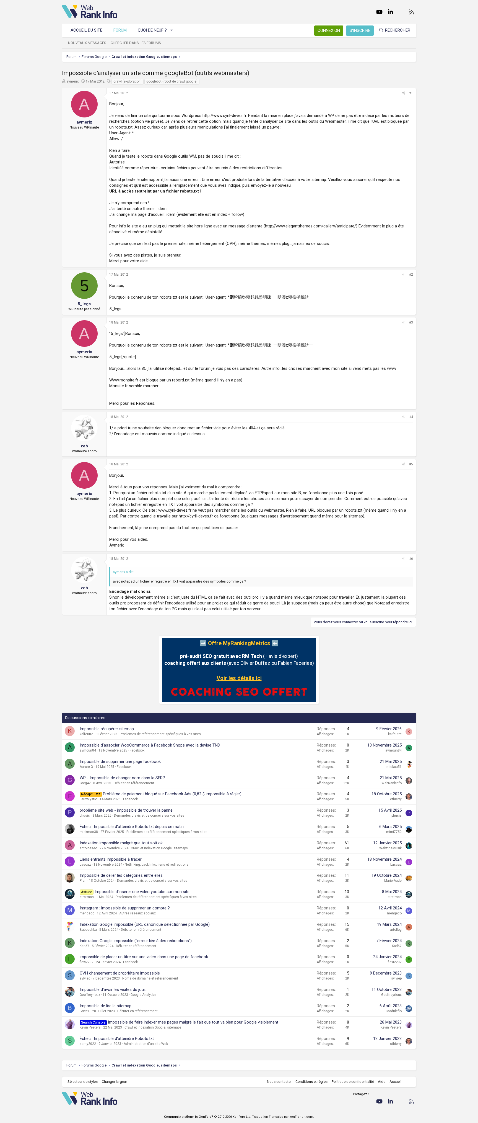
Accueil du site (86, 30)
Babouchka (88, 930)
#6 (411, 559)
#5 (411, 464)
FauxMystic (88, 799)
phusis (85, 815)
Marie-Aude (393, 881)
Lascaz (85, 864)
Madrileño (394, 1011)
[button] (172, 30)
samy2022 (88, 1044)
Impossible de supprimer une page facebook (120, 761)
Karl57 (84, 946)
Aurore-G (86, 767)
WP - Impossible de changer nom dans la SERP (122, 777)
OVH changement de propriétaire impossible (120, 973)
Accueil (395, 1082)
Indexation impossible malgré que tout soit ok (121, 842)
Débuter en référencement (134, 783)
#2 (411, 274)
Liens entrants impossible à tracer (111, 859)
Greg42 (85, 783)
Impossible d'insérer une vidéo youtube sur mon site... (143, 891)
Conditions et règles (311, 1082)
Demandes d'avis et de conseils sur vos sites (149, 815)
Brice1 (85, 1011)
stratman (87, 897)
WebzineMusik (390, 848)
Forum (120, 30)
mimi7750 (394, 832)
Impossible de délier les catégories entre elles (121, 875)
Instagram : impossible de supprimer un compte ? (125, 908)
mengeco (87, 913)
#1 (411, 93)
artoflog (396, 930)
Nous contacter (279, 1082)
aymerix (72, 81)
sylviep (85, 978)
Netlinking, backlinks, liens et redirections (156, 864)
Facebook (137, 750)
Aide (381, 1082)
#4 (411, 417)
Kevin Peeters (90, 1027)
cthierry (396, 799)
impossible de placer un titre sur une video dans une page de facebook (144, 956)
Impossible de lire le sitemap (105, 1005)
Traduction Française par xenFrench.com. (283, 1117)
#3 (411, 322)
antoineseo (88, 848)
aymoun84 (88, 750)
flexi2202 (86, 962)
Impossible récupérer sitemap (107, 728)
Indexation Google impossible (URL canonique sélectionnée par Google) (145, 924)
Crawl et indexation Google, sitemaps (159, 848)
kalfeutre (86, 734)
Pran (83, 881)
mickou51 (394, 767)
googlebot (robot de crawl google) (172, 81)
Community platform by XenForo (207, 1117)
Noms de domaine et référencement (150, 978)
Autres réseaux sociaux (137, 913)
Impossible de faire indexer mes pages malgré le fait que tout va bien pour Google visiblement (193, 1022)
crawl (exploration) (127, 81)
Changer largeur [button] (114, 1082)
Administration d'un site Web (146, 1044)
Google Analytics (144, 995)
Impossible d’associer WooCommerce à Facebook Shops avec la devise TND (150, 745)
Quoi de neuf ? (152, 30)
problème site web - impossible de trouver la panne (126, 810)
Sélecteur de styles (82, 1082)
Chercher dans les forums (136, 43)
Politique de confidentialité (353, 1082)
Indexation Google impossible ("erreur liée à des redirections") (136, 940)
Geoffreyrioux (90, 995)
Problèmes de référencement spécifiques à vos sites (160, 734)
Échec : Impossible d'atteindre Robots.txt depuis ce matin (132, 826)
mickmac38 (89, 832)
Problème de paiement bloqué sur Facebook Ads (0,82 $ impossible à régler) (172, 793)
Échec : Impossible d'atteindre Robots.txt (117, 1038)
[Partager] (403, 93)
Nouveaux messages (87, 43)
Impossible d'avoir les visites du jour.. (113, 989)
